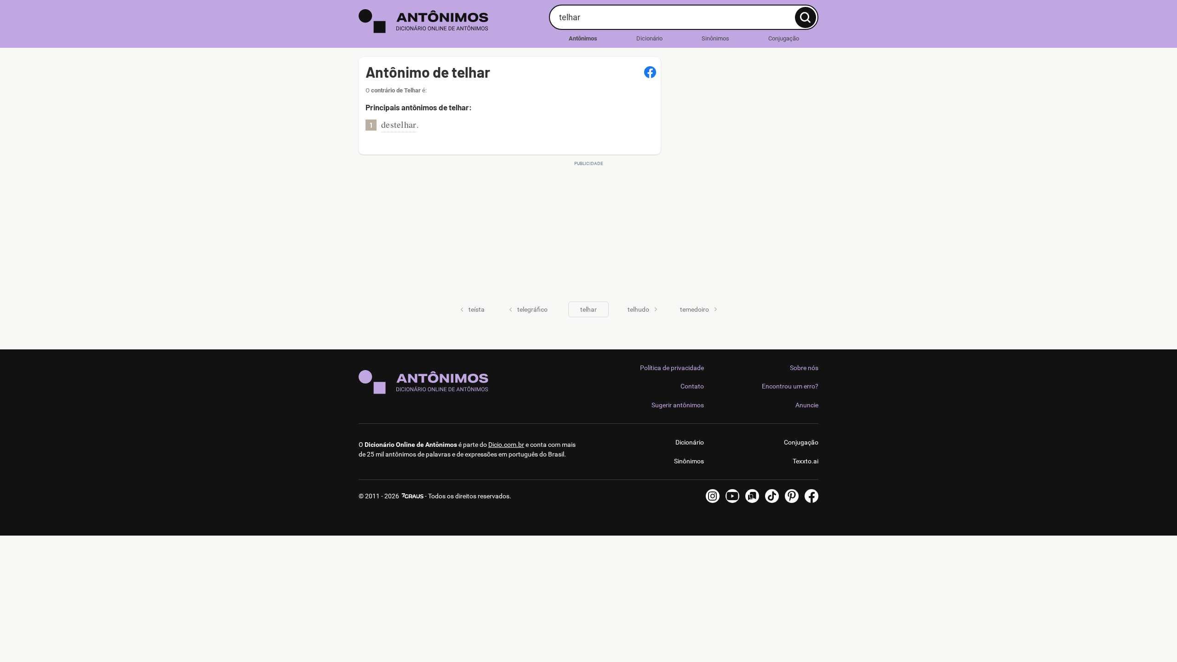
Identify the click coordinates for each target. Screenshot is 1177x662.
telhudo (638, 309)
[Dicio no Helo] (752, 496)
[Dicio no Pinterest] (792, 496)
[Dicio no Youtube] (732, 496)
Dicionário (649, 38)
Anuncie (806, 405)
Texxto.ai (805, 461)
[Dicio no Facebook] (811, 496)
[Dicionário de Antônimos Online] (450, 21)
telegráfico (532, 309)
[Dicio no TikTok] (772, 496)
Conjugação (783, 38)
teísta (477, 309)
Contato (692, 386)
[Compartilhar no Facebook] (650, 72)
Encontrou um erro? (790, 386)
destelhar (399, 124)
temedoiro (694, 309)
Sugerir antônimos (677, 405)
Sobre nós (804, 367)
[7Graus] (411, 496)
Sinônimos (715, 38)
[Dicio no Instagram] (713, 496)
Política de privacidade (672, 367)
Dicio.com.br (506, 444)
